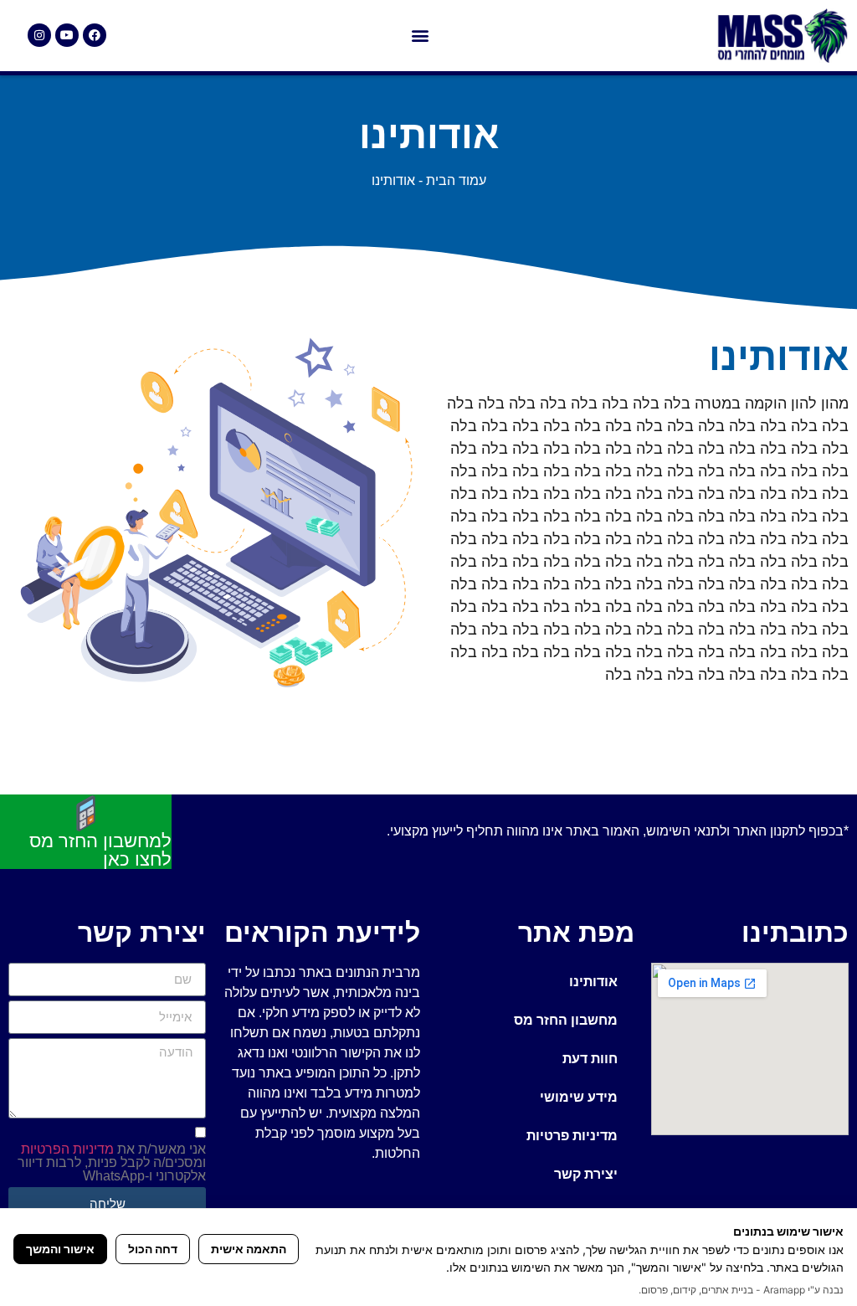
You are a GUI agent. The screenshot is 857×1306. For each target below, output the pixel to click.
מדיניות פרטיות (572, 1136)
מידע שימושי (579, 1097)
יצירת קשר (586, 1174)
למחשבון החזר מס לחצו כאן (100, 850)
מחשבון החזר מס (566, 1020)
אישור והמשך (60, 1249)
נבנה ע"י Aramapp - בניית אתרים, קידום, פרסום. (741, 1289)
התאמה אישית (248, 1249)
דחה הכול (152, 1249)
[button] (420, 35)
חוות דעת (590, 1058)
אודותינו (593, 981)
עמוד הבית (456, 180)
